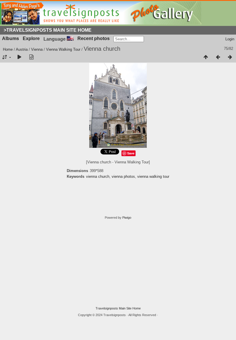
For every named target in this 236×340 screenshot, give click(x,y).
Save (130, 153)
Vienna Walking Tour (63, 49)
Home (8, 49)
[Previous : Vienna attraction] (218, 57)
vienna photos (123, 176)
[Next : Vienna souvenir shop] (230, 57)
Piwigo (126, 217)
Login (229, 39)
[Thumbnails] (206, 57)
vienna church (97, 176)
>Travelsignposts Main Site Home (48, 30)
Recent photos (93, 38)
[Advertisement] (118, 263)
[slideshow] (19, 57)
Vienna (37, 49)
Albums (10, 38)
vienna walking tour (153, 176)
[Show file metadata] (31, 57)
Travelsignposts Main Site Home (118, 308)
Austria (22, 49)
